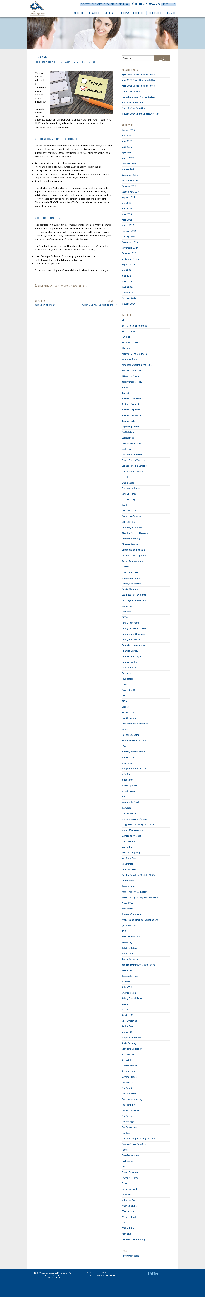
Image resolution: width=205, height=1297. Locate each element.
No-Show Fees (129, 858)
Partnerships (128, 886)
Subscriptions (128, 1060)
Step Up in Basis (131, 1255)
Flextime (126, 673)
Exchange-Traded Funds (134, 600)
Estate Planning (130, 589)
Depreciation (128, 522)
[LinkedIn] (140, 4)
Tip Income (127, 1161)
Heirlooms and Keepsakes (135, 723)
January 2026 (128, 169)
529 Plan (126, 337)
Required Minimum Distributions (138, 964)
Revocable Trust (130, 976)
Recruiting (127, 942)
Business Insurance (131, 415)
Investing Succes (130, 785)
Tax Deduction (129, 1093)
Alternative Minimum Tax (135, 353)
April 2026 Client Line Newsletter (138, 74)
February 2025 (129, 231)
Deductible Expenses (132, 516)
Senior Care (127, 1026)
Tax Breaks (127, 1082)
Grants (125, 707)
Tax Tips (126, 1133)
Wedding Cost (129, 1217)
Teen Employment (131, 1155)
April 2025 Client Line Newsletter (138, 85)
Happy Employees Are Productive (138, 97)
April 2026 (127, 152)
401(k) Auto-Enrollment (134, 325)
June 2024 (127, 276)
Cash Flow (127, 449)
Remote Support (168, 4)
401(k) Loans (128, 331)
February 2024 (129, 298)
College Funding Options (134, 465)
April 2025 (127, 219)
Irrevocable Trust (130, 802)
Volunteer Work (130, 1200)
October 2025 (129, 186)
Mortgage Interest (131, 835)
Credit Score (128, 482)
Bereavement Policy (132, 382)
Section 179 (127, 1015)
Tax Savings (128, 1121)
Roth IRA (126, 981)
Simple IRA (127, 1032)
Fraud (124, 684)
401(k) (125, 320)
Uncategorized (129, 1189)
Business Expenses (131, 409)
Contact (170, 13)
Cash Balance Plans (131, 443)
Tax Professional (130, 1110)
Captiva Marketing (109, 1275)
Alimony (126, 348)
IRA (123, 796)
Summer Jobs (128, 1071)
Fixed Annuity (129, 667)
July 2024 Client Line (132, 102)
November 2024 (130, 247)
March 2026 (128, 158)
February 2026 (129, 163)
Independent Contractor (53, 285)
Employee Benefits (131, 583)
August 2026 (128, 130)
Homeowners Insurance (134, 740)
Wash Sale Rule (129, 1205)
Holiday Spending (130, 735)
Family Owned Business (133, 634)
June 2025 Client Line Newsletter (138, 80)
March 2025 (128, 225)
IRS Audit (126, 807)
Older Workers (129, 869)
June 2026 (127, 141)
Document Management (134, 555)
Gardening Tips (129, 690)
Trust (124, 1183)
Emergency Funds (131, 578)
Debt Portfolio (129, 510)
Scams (125, 1009)
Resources (155, 13)
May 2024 (127, 281)
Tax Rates (127, 1116)
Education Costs (130, 572)
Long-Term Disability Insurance (138, 824)
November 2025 (130, 180)
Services (94, 13)
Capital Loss (128, 437)
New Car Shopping (131, 852)
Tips (124, 1166)
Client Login (124, 4)
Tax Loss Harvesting (132, 1099)
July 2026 (126, 135)
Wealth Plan (128, 1211)
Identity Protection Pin (133, 751)
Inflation (126, 774)
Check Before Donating (133, 108)
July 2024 (126, 270)
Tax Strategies (129, 1127)
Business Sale (128, 421)
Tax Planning (128, 1105)
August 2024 (128, 264)
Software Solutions (132, 13)
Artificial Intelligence (132, 370)
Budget (125, 393)
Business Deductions (132, 398)
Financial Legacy (130, 650)
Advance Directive (131, 342)
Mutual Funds (128, 841)
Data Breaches (129, 494)
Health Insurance (130, 718)
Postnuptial (128, 908)
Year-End (126, 1234)
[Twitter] (136, 4)
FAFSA (125, 617)
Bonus (125, 387)
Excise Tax (127, 606)
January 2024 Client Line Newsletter (140, 113)
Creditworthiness (131, 488)
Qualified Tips (129, 925)
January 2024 (129, 304)
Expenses (126, 611)
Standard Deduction (132, 1049)
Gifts (124, 701)
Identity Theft (129, 757)
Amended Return (130, 359)
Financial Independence (133, 645)
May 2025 (127, 214)
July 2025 (126, 203)
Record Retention (131, 936)
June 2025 (127, 208)
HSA (124, 746)
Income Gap (128, 763)
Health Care (128, 712)
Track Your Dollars (131, 91)
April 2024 (127, 287)
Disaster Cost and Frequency (136, 533)
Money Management (132, 830)
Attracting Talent (131, 376)
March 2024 (128, 292)
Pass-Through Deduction (134, 892)
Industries (110, 13)
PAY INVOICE (97, 4)
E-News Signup (110, 4)
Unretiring (127, 1194)
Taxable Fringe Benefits (134, 1144)
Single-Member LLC (132, 1037)
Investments (128, 791)
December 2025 (130, 175)
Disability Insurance (132, 527)
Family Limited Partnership (135, 628)
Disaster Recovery (131, 544)
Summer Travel (129, 1077)
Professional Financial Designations (140, 920)
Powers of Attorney (132, 914)
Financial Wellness (131, 662)
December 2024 (130, 242)
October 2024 (129, 253)
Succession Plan (130, 1065)
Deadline (126, 505)
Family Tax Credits (131, 639)
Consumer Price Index (133, 471)
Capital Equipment (131, 426)
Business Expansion (131, 404)
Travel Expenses (130, 1172)
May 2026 (127, 147)
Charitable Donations (132, 454)
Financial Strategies (132, 656)
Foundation (127, 679)
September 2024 (130, 259)
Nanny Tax (127, 847)
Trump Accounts (130, 1177)
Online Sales (128, 880)
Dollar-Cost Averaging (133, 561)
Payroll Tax (127, 903)
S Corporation (129, 992)
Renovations (128, 953)
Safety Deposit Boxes (132, 998)
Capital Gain (128, 432)
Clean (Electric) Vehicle (133, 460)
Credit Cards (128, 477)
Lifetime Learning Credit (134, 819)
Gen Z (124, 695)
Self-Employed (129, 1020)
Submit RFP (85, 4)
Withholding (128, 1228)
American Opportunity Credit (137, 365)
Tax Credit (127, 1088)
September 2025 (130, 191)
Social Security (129, 1043)
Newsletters (79, 285)
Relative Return (129, 948)
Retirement (128, 970)
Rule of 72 (127, 987)
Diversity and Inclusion (133, 550)
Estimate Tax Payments (134, 594)
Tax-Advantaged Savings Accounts (140, 1138)
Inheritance (127, 779)
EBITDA (125, 566)
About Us (79, 13)
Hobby (125, 729)
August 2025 (128, 197)
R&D (124, 931)
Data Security (128, 499)
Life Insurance (129, 813)
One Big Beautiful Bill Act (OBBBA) (139, 875)
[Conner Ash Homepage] (40, 8)
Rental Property (130, 959)
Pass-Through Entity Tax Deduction (140, 897)
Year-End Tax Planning (133, 1239)
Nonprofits (127, 864)
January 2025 (128, 236)
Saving (125, 1004)
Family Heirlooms (130, 622)
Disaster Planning (131, 538)
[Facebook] (133, 4)
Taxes (125, 1149)
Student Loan (128, 1054)
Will (123, 1222)
